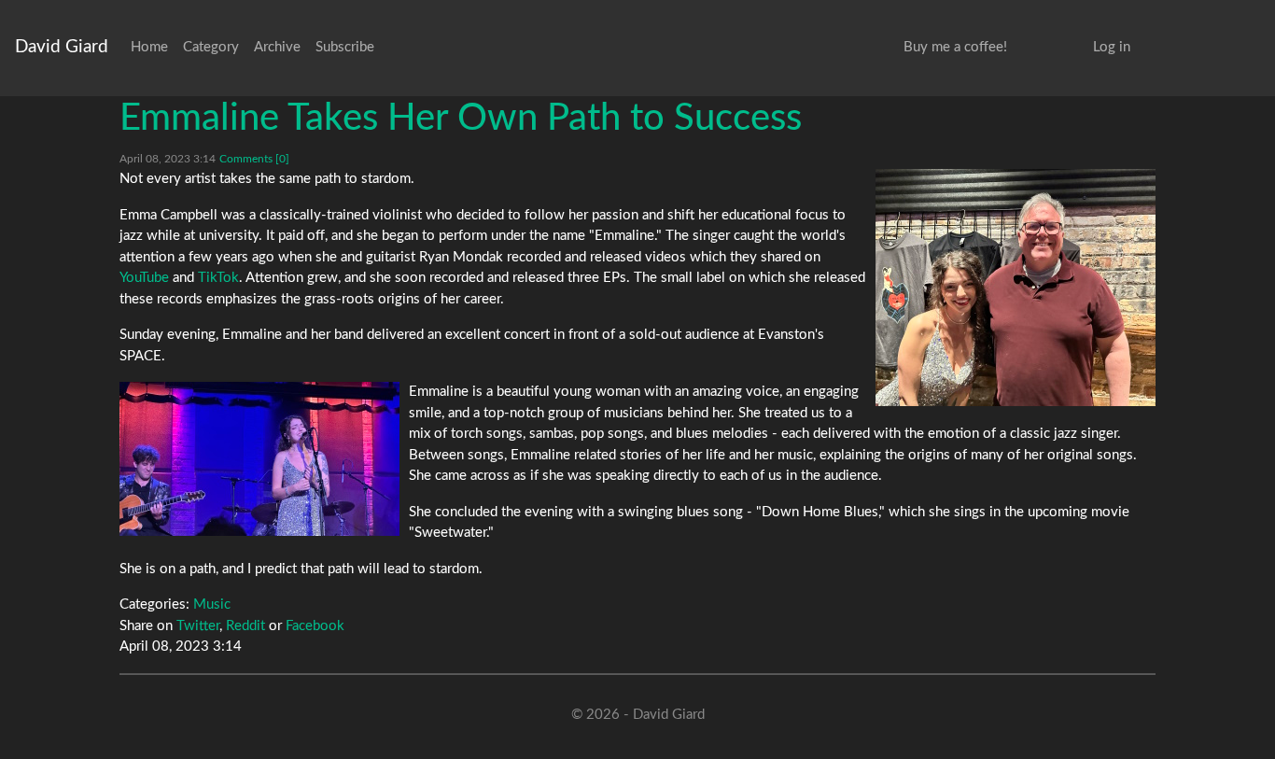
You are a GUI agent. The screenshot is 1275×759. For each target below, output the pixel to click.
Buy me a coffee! (955, 47)
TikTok (218, 278)
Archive (277, 47)
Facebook (315, 626)
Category (211, 47)
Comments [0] (254, 158)
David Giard (61, 47)
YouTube (144, 278)
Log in (1111, 47)
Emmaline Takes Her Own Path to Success (460, 118)
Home (149, 47)
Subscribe (344, 47)
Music (212, 604)
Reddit (245, 626)
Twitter (197, 626)
